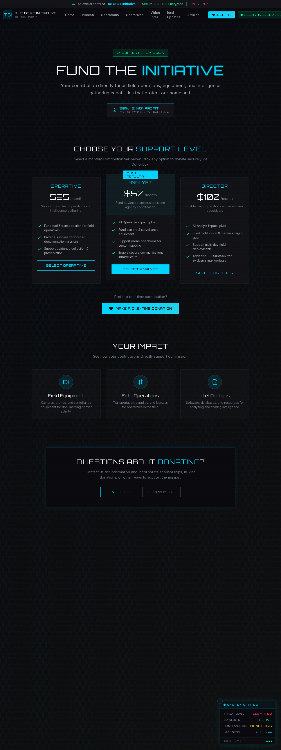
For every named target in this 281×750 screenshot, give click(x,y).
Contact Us (119, 492)
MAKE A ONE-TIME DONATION (144, 308)
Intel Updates (173, 15)
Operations (110, 15)
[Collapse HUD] (220, 701)
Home (69, 15)
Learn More (161, 492)
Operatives (135, 15)
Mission (87, 15)
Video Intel (155, 15)
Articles (193, 15)
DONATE (224, 14)
